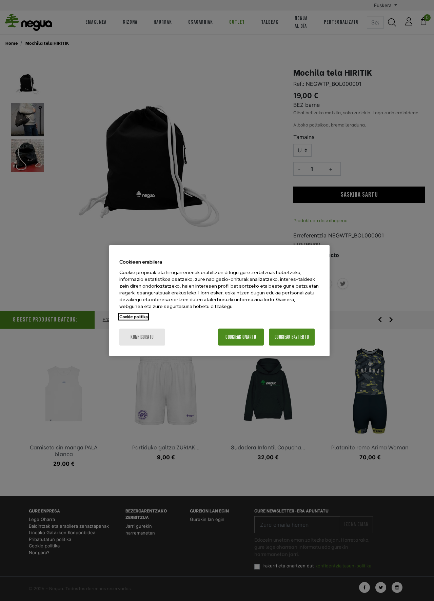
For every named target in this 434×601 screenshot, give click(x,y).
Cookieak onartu (240, 337)
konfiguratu (142, 337)
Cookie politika (133, 316)
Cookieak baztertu (292, 337)
